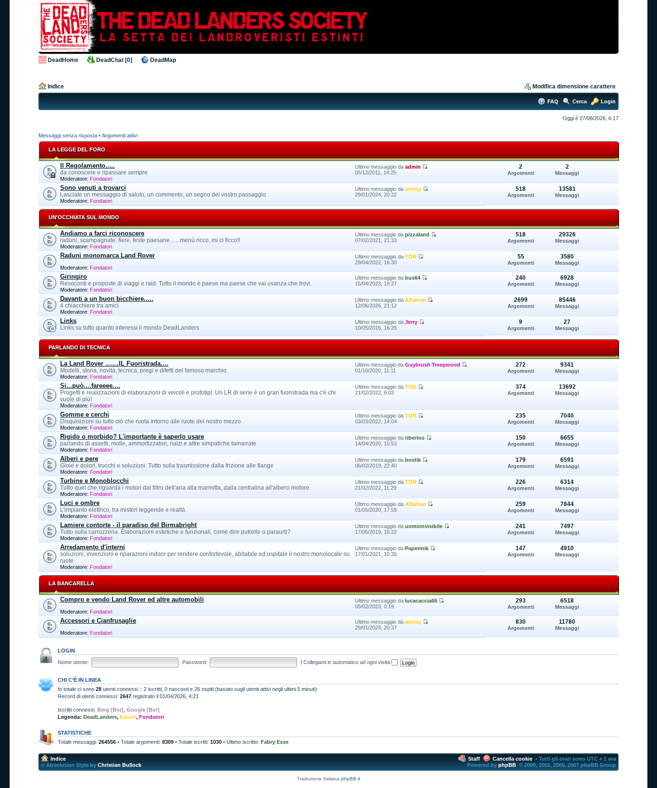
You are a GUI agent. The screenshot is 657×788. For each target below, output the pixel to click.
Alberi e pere (79, 458)
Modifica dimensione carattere (574, 86)
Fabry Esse (275, 742)
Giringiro (73, 276)
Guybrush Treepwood (432, 365)
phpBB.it (350, 778)
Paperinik (417, 548)
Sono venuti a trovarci (93, 187)
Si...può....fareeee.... (90, 385)
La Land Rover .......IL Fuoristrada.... (114, 363)
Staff (474, 759)
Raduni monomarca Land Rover (107, 255)
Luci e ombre (80, 502)
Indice (56, 86)
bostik (413, 460)
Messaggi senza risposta (67, 135)
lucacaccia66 (421, 600)
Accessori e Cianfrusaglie (98, 620)
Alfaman (415, 300)
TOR (411, 256)
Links (68, 320)
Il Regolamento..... (87, 165)
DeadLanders (100, 717)
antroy (413, 189)
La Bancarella (71, 583)
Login (608, 101)
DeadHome (63, 60)
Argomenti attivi (120, 135)
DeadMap (163, 60)
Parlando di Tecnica (79, 347)
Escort (128, 717)
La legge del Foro (77, 149)
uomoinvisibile (423, 526)
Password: (194, 662)
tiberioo (415, 438)
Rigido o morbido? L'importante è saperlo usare (132, 436)
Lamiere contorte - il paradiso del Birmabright (128, 525)
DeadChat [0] (114, 60)
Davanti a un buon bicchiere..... (106, 298)
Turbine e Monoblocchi (94, 480)
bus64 (412, 278)
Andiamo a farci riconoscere (102, 233)
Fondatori (101, 179)
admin (413, 167)
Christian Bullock (119, 765)
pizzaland (417, 234)
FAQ (552, 101)
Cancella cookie (512, 759)
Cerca (579, 101)
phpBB (507, 765)
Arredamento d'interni (92, 547)
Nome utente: (73, 662)
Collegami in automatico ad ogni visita (347, 662)
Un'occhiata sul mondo (84, 217)
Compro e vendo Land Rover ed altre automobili (132, 599)
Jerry (411, 322)
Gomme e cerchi (84, 414)
